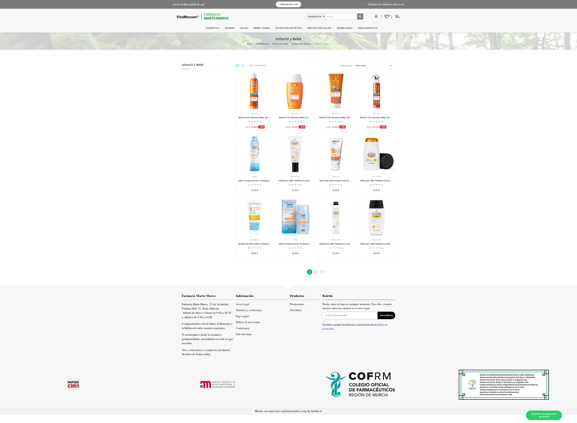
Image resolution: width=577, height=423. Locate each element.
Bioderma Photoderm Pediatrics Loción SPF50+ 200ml (254, 243)
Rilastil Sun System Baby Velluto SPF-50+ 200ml (335, 117)
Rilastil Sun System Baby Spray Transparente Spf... (254, 117)
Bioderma (254, 240)
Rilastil (254, 113)
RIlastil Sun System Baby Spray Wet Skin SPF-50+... (376, 117)
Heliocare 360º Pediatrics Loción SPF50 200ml (295, 180)
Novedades (296, 310)
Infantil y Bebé (192, 65)
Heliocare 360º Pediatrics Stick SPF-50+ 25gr (376, 180)
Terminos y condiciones (249, 310)
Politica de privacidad (248, 322)
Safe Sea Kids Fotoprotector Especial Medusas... (335, 180)
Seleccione (374, 65)
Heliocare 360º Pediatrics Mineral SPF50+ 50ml (376, 243)
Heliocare (295, 177)
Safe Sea (336, 177)
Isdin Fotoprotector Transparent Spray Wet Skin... (254, 180)
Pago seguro (242, 316)
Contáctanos (242, 328)
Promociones (297, 304)
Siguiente (321, 272)
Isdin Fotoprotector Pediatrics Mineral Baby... (295, 243)
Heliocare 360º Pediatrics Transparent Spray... (335, 243)
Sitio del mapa (244, 334)
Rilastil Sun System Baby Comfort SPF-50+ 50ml (295, 117)
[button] (288, 4)
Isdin (254, 177)
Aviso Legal (242, 304)
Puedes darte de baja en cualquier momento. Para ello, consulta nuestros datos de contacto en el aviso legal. (357, 306)
